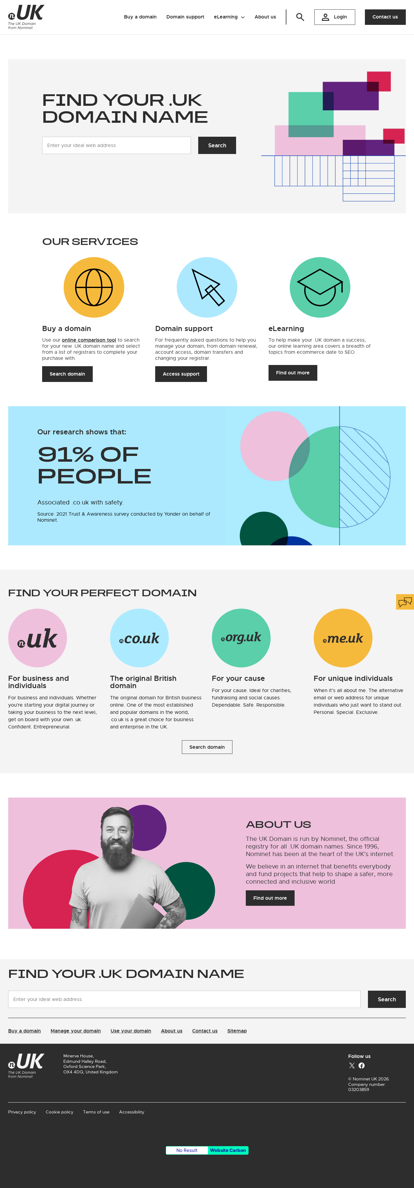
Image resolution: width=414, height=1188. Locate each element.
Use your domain (131, 1031)
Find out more (293, 373)
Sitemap (237, 1031)
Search (217, 145)
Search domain (67, 374)
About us (171, 1031)
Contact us (385, 17)
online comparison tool (89, 340)
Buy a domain (24, 1031)
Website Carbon (228, 1150)
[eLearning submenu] (243, 17)
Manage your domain (76, 1031)
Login (340, 17)
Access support (181, 374)
